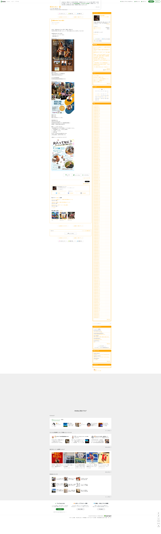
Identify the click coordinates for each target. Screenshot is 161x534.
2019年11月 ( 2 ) (96, 225)
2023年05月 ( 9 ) (97, 164)
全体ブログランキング (97, 27)
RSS (95, 369)
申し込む (101, 509)
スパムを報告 (73, 517)
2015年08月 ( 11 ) (97, 301)
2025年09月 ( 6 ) (96, 122)
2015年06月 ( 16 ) (97, 304)
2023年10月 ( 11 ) (97, 156)
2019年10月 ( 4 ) (96, 226)
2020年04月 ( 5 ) (97, 219)
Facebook (71, 193)
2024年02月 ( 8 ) (97, 150)
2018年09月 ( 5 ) (96, 246)
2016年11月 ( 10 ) (97, 278)
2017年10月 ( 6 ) (96, 262)
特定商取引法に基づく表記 (102, 517)
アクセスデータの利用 (92, 517)
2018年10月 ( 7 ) (96, 244)
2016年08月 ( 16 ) (97, 283)
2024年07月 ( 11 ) (97, 143)
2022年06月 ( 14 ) (97, 180)
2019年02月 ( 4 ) (96, 238)
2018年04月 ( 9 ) (96, 253)
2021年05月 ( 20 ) (97, 199)
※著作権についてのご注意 (97, 370)
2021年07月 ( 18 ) (97, 196)
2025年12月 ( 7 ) (96, 117)
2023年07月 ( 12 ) (97, 161)
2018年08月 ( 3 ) (96, 247)
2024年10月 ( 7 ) (96, 138)
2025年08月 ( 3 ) (97, 123)
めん (94, 341)
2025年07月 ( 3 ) (97, 125)
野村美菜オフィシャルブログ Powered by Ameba (102, 354)
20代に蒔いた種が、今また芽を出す (100, 58)
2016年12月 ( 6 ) (96, 277)
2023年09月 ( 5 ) (97, 158)
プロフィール (102, 16)
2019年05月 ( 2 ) (96, 234)
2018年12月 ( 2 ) (96, 241)
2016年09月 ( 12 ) (97, 281)
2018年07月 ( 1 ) (96, 249)
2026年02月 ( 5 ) (96, 114)
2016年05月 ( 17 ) (97, 287)
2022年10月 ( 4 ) (96, 174)
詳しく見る (80, 509)
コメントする (71, 233)
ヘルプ (110, 517)
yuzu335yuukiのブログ (98, 339)
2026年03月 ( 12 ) (97, 113)
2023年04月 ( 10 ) (97, 165)
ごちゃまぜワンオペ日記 (98, 331)
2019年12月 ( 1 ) (96, 223)
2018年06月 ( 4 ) (96, 250)
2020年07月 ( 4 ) (97, 214)
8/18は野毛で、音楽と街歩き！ (99, 57)
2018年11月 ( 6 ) (96, 243)
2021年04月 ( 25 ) (97, 201)
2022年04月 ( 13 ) (97, 183)
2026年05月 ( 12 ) (97, 110)
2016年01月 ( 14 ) (97, 293)
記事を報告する (87, 183)
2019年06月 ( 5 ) (96, 232)
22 (107, 96)
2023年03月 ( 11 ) (97, 167)
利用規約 (85, 517)
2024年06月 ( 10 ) (97, 144)
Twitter (59, 193)
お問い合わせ (79, 517)
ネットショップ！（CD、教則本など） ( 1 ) (101, 78)
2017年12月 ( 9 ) (96, 259)
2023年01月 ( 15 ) (97, 170)
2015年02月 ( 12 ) (97, 310)
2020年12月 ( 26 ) (97, 207)
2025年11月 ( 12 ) (97, 119)
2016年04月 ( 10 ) (97, 289)
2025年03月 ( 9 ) (97, 131)
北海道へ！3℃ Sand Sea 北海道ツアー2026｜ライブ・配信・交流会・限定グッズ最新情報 (102, 55)
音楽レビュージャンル (97, 28)
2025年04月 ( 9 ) (97, 129)
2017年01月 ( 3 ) (96, 275)
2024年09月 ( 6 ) (97, 140)
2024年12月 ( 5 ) (96, 135)
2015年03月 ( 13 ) (97, 308)
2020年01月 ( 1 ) (96, 222)
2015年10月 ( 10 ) (97, 298)
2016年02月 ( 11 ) (97, 292)
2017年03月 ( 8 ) (96, 272)
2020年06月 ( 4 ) (97, 216)
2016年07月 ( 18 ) (97, 284)
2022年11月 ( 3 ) (96, 173)
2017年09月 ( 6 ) (96, 263)
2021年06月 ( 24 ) (97, 198)
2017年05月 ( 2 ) (96, 269)
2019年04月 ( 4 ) (97, 235)
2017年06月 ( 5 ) (96, 268)
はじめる (60, 509)
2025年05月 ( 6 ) (96, 128)
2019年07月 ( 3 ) (96, 231)
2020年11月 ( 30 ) (97, 208)
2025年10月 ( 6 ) (96, 120)
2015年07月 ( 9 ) (96, 302)
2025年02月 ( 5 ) (96, 132)
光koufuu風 (102, 15)
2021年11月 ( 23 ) (97, 190)
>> (104, 89)
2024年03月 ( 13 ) (97, 149)
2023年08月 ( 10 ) (97, 159)
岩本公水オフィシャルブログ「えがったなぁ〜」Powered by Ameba (102, 356)
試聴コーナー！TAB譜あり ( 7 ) (99, 80)
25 (99, 98)
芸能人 (62, 419)
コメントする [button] (77, 175)
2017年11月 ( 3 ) (96, 260)
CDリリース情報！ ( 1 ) (98, 81)
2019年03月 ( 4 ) (97, 237)
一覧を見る (108, 68)
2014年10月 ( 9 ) (96, 316)
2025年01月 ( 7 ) (96, 134)
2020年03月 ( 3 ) (97, 220)
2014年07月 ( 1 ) (96, 317)
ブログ (56, 24)
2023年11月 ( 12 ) (97, 155)
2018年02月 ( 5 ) (96, 256)
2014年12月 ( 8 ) (96, 313)
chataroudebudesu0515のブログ (99, 334)
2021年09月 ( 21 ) (97, 193)
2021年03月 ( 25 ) (97, 202)
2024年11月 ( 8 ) (96, 137)
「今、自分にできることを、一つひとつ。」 (101, 66)
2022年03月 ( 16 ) (97, 184)
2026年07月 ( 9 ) (96, 107)
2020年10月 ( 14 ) (97, 210)
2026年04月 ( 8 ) (97, 111)
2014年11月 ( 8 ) (96, 314)
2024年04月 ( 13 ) (97, 147)
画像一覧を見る (107, 69)
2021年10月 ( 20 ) (97, 192)
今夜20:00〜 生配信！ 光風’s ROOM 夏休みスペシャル (61, 202)
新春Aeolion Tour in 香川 (58, 20)
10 (98, 95)
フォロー (60, 189)
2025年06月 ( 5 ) (96, 126)
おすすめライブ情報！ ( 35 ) (98, 77)
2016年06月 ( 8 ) (96, 286)
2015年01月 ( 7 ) (96, 311)
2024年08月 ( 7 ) (97, 141)
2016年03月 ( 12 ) (97, 290)
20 (103, 96)
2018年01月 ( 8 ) (96, 257)
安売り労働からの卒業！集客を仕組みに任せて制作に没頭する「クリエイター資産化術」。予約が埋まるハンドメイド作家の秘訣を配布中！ (102, 336)
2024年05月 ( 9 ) (97, 146)
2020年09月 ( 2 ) (97, 211)
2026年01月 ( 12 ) (97, 116)
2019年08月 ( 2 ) (96, 229)
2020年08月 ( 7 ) (97, 213)
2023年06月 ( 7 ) (97, 162)
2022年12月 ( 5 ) (96, 171)
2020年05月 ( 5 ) (97, 217)
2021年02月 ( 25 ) (97, 204)
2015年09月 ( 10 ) (97, 299)
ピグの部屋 (107, 16)
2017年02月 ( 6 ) (96, 274)
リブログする (86, 175)
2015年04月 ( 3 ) (97, 307)
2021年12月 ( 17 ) (97, 189)
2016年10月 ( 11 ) (97, 280)
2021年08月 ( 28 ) (97, 195)
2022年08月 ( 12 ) (97, 177)
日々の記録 (95, 359)
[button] (158, 526)
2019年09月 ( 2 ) (96, 228)
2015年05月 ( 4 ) (96, 305)
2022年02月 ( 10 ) (97, 186)
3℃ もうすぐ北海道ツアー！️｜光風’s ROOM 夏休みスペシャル (62, 199)
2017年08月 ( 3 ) (96, 265)
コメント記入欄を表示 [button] (86, 230)
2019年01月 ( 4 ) (96, 240)
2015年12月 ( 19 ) (97, 295)
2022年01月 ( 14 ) (97, 187)
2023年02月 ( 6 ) (97, 168)
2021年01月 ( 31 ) (97, 205)
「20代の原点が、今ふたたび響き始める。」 (101, 62)
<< (99, 89)
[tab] (56, 419)
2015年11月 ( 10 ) (97, 296)
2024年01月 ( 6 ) (96, 152)
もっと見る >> (54, 207)
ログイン (157, 1)
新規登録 (151, 1)
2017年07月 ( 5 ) (96, 266)
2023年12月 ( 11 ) (97, 153)
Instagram (84, 193)
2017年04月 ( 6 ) (96, 271)
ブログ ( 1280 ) (96, 75)
